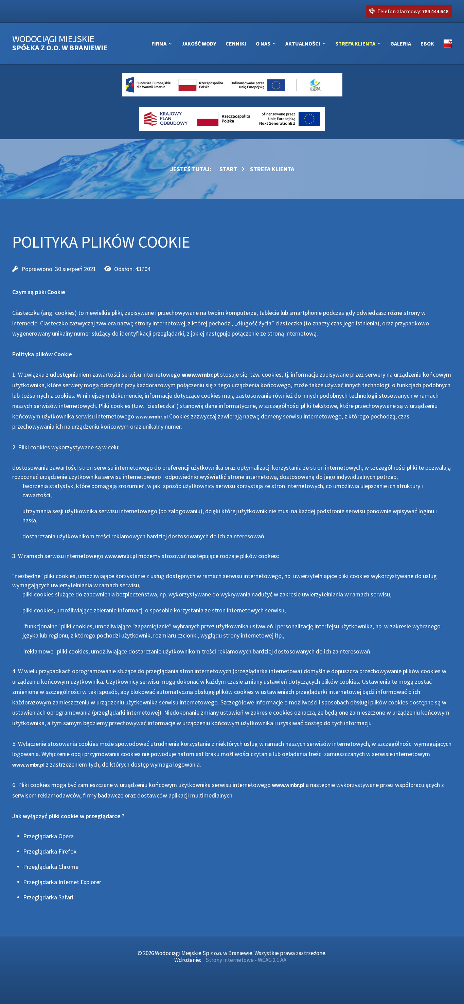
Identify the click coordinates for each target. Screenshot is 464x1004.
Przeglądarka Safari (48, 897)
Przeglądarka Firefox (49, 851)
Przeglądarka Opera (48, 836)
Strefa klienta (355, 43)
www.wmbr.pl (200, 374)
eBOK (427, 43)
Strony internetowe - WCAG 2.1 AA (246, 960)
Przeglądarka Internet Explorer (62, 882)
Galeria (400, 43)
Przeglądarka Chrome (50, 867)
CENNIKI (236, 43)
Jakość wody (198, 43)
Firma (158, 43)
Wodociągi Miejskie (59, 43)
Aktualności (302, 43)
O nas (263, 43)
